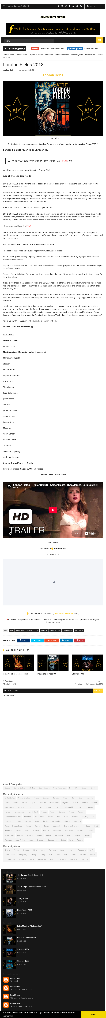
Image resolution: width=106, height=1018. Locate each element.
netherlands (54, 802)
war (50, 855)
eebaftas (32, 788)
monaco (46, 831)
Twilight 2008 (22, 898)
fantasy (33, 855)
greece (44, 812)
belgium (66, 798)
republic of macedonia (13, 826)
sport (74, 855)
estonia (40, 835)
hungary (8, 812)
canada (56, 798)
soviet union (52, 840)
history (42, 855)
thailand (90, 831)
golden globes (71, 48)
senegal (28, 826)
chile (79, 807)
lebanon (8, 821)
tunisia (46, 826)
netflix (32, 859)
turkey (52, 812)
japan (33, 802)
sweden (15, 802)
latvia (27, 831)
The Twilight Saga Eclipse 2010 (30, 875)
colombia (28, 816)
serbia (31, 840)
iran (93, 816)
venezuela (56, 826)
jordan (48, 835)
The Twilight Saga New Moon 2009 (31, 887)
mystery (32, 55)
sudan (63, 840)
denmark (42, 802)
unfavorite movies (62, 55)
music (66, 855)
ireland (24, 802)
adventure (82, 850)
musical (92, 855)
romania (81, 812)
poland (94, 802)
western (83, 855)
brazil (40, 807)
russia (32, 807)
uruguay (85, 816)
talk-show (84, 859)
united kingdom (77, 55)
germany (46, 798)
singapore (40, 840)
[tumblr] (69, 6)
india (58, 816)
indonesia (8, 831)
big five (94, 788)
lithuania (67, 821)
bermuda (30, 835)
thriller (40, 55)
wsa (76, 788)
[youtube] (77, 6)
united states (90, 55)
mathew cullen (22, 55)
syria (71, 840)
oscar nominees (59, 788)
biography (23, 855)
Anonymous (15, 978)
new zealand (33, 812)
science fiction (10, 855)
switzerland (22, 807)
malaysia (36, 831)
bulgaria (62, 812)
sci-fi (91, 850)
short (51, 859)
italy (73, 798)
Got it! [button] (93, 1014)
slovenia (80, 831)
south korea (9, 807)
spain (81, 798)
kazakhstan (59, 835)
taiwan (37, 826)
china (7, 802)
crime (12, 55)
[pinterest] (66, 6)
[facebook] (58, 6)
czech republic (68, 807)
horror (31, 48)
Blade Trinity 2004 (24, 910)
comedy (26, 850)
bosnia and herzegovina (73, 826)
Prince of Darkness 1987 (48, 48)
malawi (77, 835)
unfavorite (49, 55)
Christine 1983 (23, 961)
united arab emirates (13, 816)
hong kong (89, 807)
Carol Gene (15, 995)
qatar (66, 816)
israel (57, 807)
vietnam (80, 840)
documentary (10, 859)
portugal (18, 821)
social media (61, 859)
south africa (39, 816)
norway (85, 802)
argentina (65, 802)
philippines (57, 831)
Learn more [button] (7, 1016)
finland (71, 812)
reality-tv (73, 859)
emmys (84, 788)
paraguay (8, 840)
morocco (77, 821)
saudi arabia (20, 840)
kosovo (18, 831)
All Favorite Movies (64, 613)
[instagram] (62, 6)
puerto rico (69, 831)
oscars (7, 788)
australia (90, 798)
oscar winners (44, 788)
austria (48, 807)
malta (37, 821)
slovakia (45, 821)
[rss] (81, 6)
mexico (75, 802)
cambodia (56, 821)
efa (70, 788)
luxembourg (19, 812)
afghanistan (9, 835)
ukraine (75, 816)
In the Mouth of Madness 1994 (15, 674)
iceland (50, 816)
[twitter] (73, 6)
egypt (96, 826)
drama (7, 850)
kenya (69, 835)
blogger (98, 690)
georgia (28, 821)
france (36, 798)
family (58, 855)
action (43, 850)
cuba (88, 826)
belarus (20, 835)
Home (5, 55)
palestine (87, 835)
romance (52, 850)
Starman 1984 (87, 48)
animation (22, 859)
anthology (42, 859)
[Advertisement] (53, 761)
